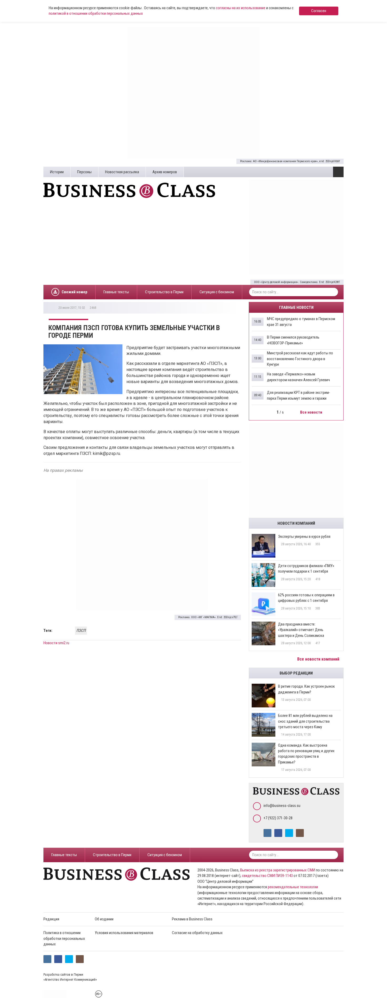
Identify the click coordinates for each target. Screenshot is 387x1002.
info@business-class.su (282, 805)
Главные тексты (116, 292)
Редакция (51, 919)
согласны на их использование (240, 8)
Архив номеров (164, 172)
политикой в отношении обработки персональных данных (96, 13)
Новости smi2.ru (56, 643)
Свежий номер (74, 292)
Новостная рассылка (122, 172)
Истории (57, 172)
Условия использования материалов (124, 932)
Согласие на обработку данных (197, 932)
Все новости (311, 412)
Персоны (84, 172)
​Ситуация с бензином (217, 292)
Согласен (318, 10)
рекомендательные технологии (293, 887)
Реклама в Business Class (192, 919)
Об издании (104, 919)
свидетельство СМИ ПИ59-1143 (267, 875)
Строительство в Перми (164, 292)
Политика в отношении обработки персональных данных (64, 938)
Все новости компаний (318, 659)
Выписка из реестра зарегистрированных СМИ (277, 870)
